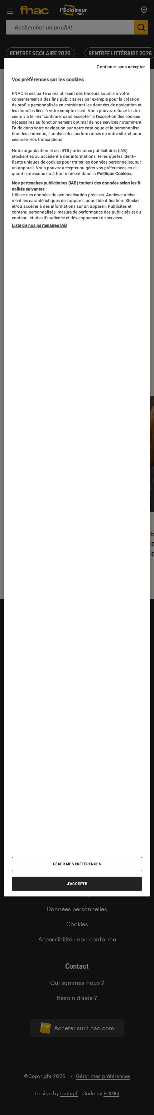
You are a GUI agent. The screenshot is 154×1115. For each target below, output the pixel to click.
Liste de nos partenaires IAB (39, 225)
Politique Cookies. (114, 173)
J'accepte (77, 884)
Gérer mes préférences (77, 864)
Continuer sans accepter (121, 66)
